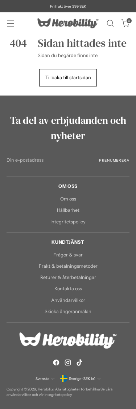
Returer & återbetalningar (68, 277)
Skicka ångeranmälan (68, 311)
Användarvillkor (68, 300)
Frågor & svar (68, 255)
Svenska (42, 378)
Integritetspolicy (68, 221)
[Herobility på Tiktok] (79, 363)
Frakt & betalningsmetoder (68, 266)
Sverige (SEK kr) (82, 378)
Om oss (68, 199)
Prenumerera (114, 160)
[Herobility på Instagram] (67, 363)
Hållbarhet (68, 210)
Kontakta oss (68, 288)
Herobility (45, 389)
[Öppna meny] (10, 23)
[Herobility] (68, 23)
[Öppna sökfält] (110, 23)
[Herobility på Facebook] (56, 363)
